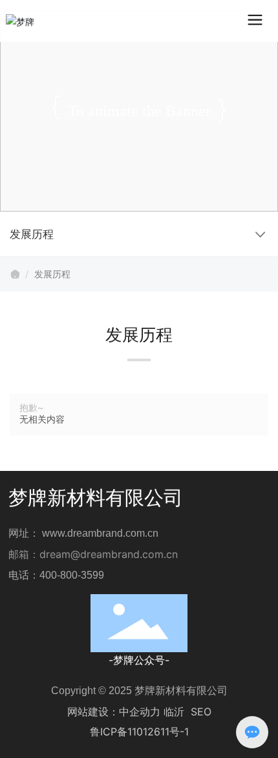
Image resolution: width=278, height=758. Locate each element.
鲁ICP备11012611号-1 (139, 731)
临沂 (174, 711)
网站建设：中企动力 (113, 711)
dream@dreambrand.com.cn (108, 554)
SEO (201, 711)
